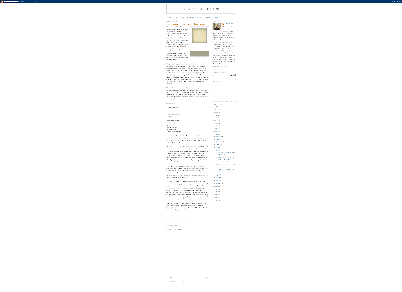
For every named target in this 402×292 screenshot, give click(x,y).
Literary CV (190, 17)
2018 (216, 129)
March (218, 178)
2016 (216, 134)
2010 (216, 200)
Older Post (206, 278)
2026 (216, 107)
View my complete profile (222, 66)
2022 (216, 118)
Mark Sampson (229, 23)
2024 (216, 112)
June (217, 147)
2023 (216, 115)
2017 (216, 131)
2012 (216, 195)
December (219, 136)
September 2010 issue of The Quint (176, 40)
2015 (216, 186)
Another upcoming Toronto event (225, 162)
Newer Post (169, 278)
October (218, 139)
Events (199, 17)
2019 (216, 126)
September (219, 142)
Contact (216, 17)
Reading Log (207, 17)
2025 (216, 110)
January (218, 183)
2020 (216, 123)
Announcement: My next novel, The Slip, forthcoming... (225, 158)
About (175, 17)
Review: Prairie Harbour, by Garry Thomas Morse (225, 153)
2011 (216, 197)
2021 (216, 120)
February (219, 180)
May (217, 150)
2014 (216, 189)
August (218, 144)
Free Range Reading (201, 9)
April (218, 175)
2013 (216, 192)
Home (169, 17)
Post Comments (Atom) (180, 282)
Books (182, 17)
